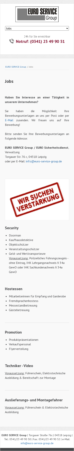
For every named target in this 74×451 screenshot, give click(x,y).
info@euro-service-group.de (44, 161)
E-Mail (9, 120)
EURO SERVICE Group (15, 66)
